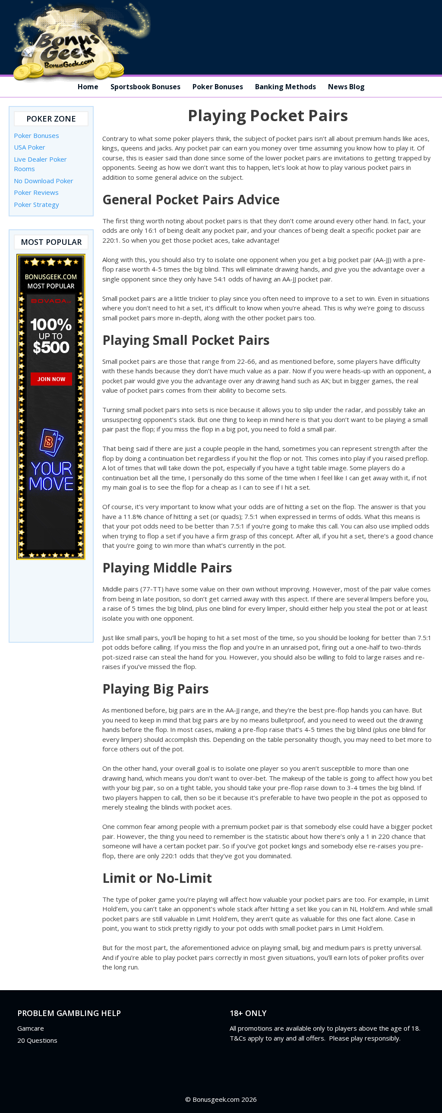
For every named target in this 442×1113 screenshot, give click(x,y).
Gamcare (30, 1028)
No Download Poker (43, 180)
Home (88, 86)
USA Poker (29, 147)
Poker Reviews (36, 192)
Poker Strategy (36, 204)
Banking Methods (285, 86)
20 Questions (37, 1040)
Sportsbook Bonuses (145, 86)
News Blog (346, 86)
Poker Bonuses (218, 86)
